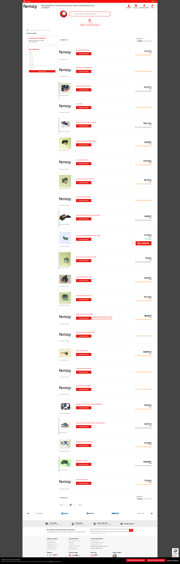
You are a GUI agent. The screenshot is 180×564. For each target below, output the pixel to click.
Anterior (61, 504)
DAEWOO (31, 60)
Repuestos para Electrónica (36, 30)
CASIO (30, 58)
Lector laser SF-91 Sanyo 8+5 (83, 295)
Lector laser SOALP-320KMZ (83, 196)
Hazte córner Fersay (73, 549)
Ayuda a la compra (52, 538)
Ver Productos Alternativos (101, 318)
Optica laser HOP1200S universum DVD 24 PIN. (88, 215)
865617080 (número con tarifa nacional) (99, 546)
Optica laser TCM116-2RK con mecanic (86, 122)
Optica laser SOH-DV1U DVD (83, 86)
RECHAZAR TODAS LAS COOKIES (136, 560)
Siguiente (80, 504)
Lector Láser (47, 30)
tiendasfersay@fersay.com (96, 548)
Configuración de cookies (52, 545)
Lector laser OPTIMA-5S (82, 160)
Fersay (30, 6)
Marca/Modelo (34, 49)
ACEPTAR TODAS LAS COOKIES (156, 560)
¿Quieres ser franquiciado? (74, 545)
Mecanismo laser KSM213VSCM (84, 441)
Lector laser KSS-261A (82, 350)
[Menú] (178, 549)
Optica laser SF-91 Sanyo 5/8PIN (84, 314)
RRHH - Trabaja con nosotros (75, 540)
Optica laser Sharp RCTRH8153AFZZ (85, 332)
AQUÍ (51, 561)
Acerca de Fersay (73, 538)
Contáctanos (71, 544)
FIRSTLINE (31, 65)
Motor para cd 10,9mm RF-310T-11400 (86, 257)
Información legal (50, 540)
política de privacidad (101, 533)
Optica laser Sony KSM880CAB (84, 67)
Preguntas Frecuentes (51, 549)
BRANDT (30, 57)
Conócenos (71, 542)
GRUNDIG (31, 67)
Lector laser (79, 103)
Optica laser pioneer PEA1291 (83, 368)
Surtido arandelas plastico (83, 50)
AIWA (30, 53)
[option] (39, 513)
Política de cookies (51, 544)
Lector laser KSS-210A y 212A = (84, 277)
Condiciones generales (52, 547)
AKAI (30, 55)
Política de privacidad (51, 542)
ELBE (30, 62)
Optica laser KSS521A (81, 460)
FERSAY (30, 64)
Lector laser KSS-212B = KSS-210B (85, 179)
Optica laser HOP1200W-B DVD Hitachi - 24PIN (88, 235)
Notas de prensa (72, 547)
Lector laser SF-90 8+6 (82, 479)
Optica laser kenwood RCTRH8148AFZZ (86, 141)
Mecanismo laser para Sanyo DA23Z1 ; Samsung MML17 (90, 423)
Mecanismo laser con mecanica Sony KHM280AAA (89, 404)
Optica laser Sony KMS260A (83, 385)
